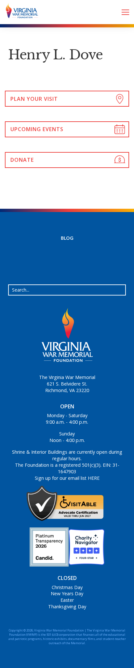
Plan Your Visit (34, 98)
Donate (22, 159)
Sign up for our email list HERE (67, 478)
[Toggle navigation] (125, 12)
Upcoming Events (36, 129)
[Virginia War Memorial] (19, 12)
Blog (67, 238)
